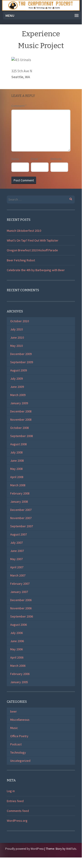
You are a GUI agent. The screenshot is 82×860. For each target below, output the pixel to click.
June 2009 (17, 387)
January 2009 (19, 403)
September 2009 (21, 362)
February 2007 (20, 584)
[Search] (68, 198)
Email (35, 159)
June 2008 (17, 460)
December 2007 (21, 510)
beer (13, 711)
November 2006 (21, 608)
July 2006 (16, 633)
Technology (18, 752)
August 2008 (18, 444)
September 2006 (21, 616)
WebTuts (71, 849)
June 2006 (17, 641)
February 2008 (20, 493)
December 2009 (21, 354)
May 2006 (16, 649)
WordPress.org (17, 821)
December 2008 (21, 411)
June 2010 (17, 337)
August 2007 (18, 534)
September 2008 (21, 436)
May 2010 (16, 346)
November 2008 (21, 419)
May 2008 (16, 469)
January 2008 (19, 502)
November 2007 (21, 518)
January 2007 (19, 592)
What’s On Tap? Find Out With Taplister (32, 240)
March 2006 (17, 666)
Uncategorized (20, 761)
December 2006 (21, 600)
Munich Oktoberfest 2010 (24, 231)
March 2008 (17, 485)
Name (16, 159)
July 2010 (16, 329)
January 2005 (19, 682)
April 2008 (16, 477)
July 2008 (16, 452)
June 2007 (17, 551)
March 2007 (17, 575)
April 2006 (16, 657)
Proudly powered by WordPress (24, 849)
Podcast (16, 744)
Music (14, 728)
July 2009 (16, 378)
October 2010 (19, 321)
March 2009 (17, 395)
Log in (11, 791)
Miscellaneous (20, 720)
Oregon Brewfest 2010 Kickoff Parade (32, 250)
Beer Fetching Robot (21, 260)
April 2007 (16, 567)
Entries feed (15, 801)
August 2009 (18, 370)
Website (56, 159)
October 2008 (19, 428)
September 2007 (21, 526)
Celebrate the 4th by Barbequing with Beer (36, 270)
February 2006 (20, 674)
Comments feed (18, 811)
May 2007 (16, 559)
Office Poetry (19, 736)
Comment (19, 106)
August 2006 (18, 625)
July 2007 (16, 543)
